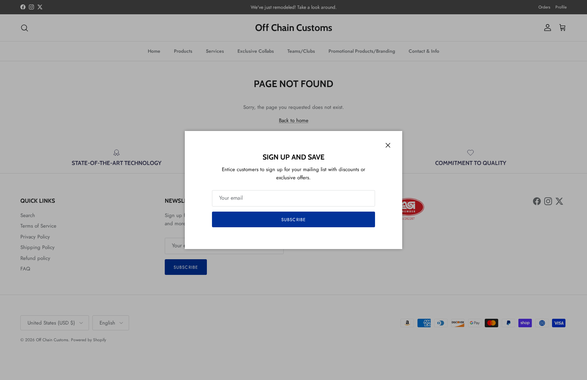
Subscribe (293, 219)
